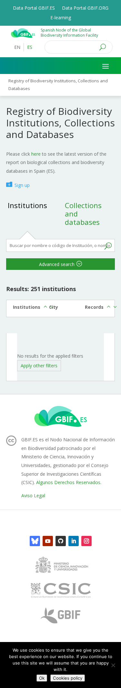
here (36, 154)
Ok (42, 678)
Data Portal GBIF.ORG (85, 8)
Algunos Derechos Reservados (68, 482)
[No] (113, 665)
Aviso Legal (33, 495)
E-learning (60, 18)
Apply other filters (39, 365)
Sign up (22, 185)
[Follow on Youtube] (48, 541)
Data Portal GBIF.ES (34, 8)
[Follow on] (35, 541)
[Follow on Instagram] (86, 541)
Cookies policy (67, 678)
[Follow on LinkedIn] (73, 541)
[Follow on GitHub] (60, 541)
